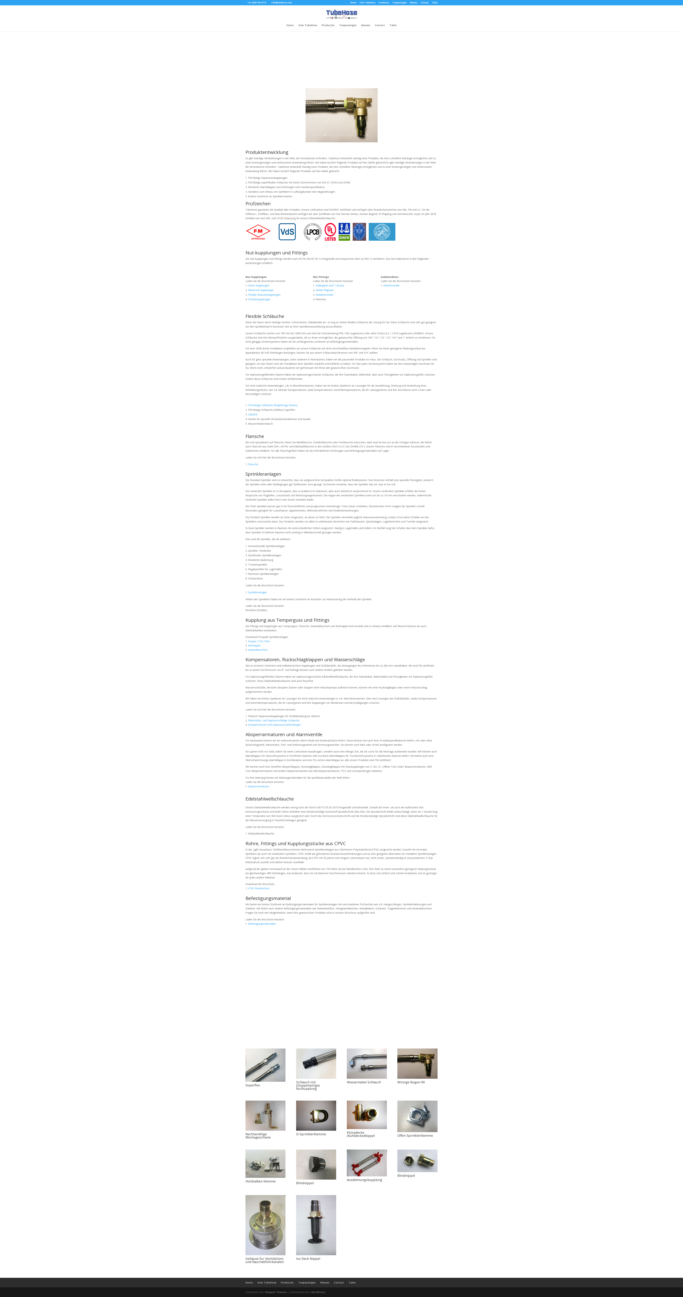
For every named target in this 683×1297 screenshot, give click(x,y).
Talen (435, 3)
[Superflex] (265, 1080)
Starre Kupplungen (258, 285)
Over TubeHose (367, 3)
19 (367, 135)
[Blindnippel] (316, 1178)
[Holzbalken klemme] (265, 1177)
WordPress (318, 1292)
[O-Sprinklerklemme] (316, 1129)
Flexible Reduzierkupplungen (264, 294)
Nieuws (413, 3)
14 (352, 135)
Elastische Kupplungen (261, 290)
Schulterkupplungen (259, 299)
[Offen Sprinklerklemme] (417, 1131)
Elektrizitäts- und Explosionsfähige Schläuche (274, 720)
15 (355, 135)
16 (358, 135)
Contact (425, 3)
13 (349, 135)
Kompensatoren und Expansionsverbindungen (274, 724)
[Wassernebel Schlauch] (367, 1077)
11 (343, 135)
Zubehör (253, 414)
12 (346, 135)
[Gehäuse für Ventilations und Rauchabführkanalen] (265, 1254)
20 (370, 135)
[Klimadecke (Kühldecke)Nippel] (367, 1128)
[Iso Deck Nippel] (316, 1254)
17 (361, 135)
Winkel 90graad (324, 290)
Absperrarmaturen (258, 786)
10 (340, 135)
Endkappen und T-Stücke (330, 285)
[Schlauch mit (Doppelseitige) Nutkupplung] (316, 1077)
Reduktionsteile (324, 294)
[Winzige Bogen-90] (417, 1077)
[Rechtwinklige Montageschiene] (265, 1129)
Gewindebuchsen (258, 649)
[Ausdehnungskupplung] (367, 1175)
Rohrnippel (254, 645)
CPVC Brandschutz (258, 888)
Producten (384, 3)
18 (364, 135)
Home (353, 3)
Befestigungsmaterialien (262, 923)
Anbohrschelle (391, 285)
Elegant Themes (276, 1292)
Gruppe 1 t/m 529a (259, 641)
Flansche (253, 464)
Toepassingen (399, 3)
